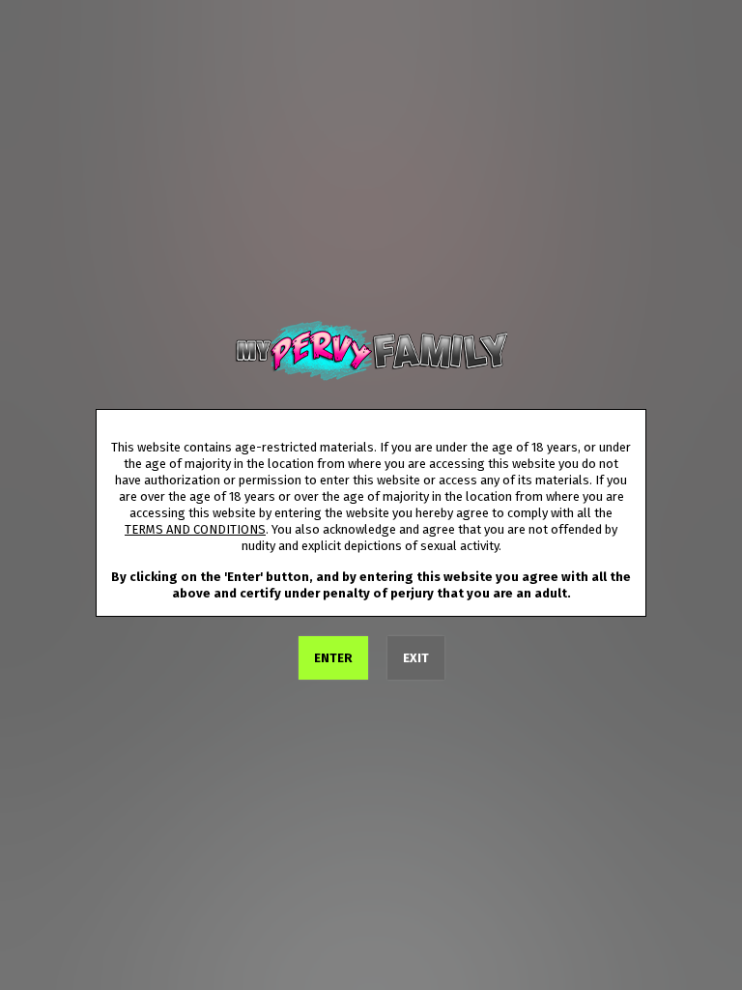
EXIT (416, 658)
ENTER (333, 658)
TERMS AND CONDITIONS (195, 529)
